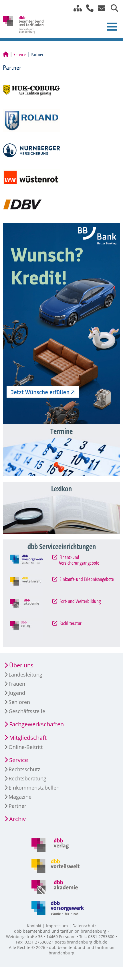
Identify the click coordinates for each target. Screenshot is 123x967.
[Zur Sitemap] (75, 8)
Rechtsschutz (24, 769)
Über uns (21, 665)
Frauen (17, 683)
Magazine (20, 796)
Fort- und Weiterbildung (80, 601)
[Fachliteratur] (31, 630)
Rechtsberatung (27, 778)
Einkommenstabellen (34, 787)
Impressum (57, 925)
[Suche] (112, 8)
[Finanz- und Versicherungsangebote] (31, 564)
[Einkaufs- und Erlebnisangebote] (31, 586)
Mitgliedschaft (28, 737)
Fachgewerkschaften (36, 724)
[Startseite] (6, 54)
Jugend (17, 692)
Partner (17, 805)
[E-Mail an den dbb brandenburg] (100, 8)
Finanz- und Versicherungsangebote (79, 560)
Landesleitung (25, 674)
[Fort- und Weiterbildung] (31, 608)
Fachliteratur (70, 623)
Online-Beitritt (26, 746)
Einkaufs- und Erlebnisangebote (86, 579)
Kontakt (34, 925)
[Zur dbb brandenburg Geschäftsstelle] (88, 8)
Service (19, 54)
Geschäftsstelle (27, 711)
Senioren (19, 702)
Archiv (17, 819)
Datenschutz (84, 925)
